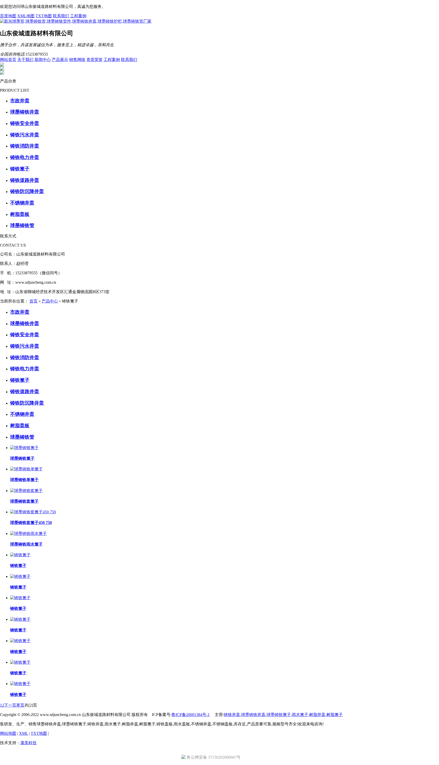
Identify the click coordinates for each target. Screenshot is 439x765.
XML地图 (26, 16)
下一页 (10, 705)
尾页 (20, 705)
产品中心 (50, 301)
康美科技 (28, 743)
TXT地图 (44, 16)
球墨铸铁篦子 (278, 714)
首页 (33, 301)
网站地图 (8, 733)
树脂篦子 (334, 714)
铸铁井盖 (232, 714)
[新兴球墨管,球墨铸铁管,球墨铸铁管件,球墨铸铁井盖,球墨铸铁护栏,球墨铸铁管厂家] (75, 21)
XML (23, 733)
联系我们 (61, 16)
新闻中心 (43, 59)
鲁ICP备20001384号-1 (190, 714)
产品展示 (60, 59)
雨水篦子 (300, 714)
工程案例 (78, 16)
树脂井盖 (317, 714)
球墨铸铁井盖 (253, 714)
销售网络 (77, 59)
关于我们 (25, 59)
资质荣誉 (94, 59)
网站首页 (8, 59)
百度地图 (8, 16)
